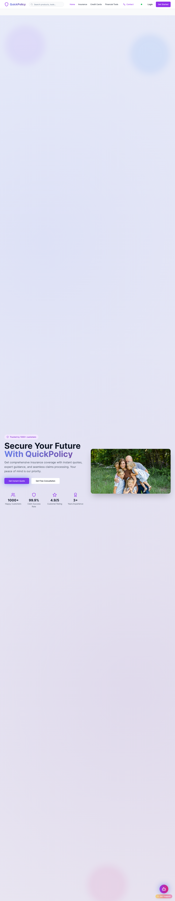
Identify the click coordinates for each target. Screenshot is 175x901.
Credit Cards (96, 4)
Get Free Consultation (45, 481)
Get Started (163, 4)
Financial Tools (111, 4)
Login (150, 4)
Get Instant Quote (17, 481)
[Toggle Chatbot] (164, 889)
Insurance (82, 4)
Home (72, 4)
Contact (130, 4)
